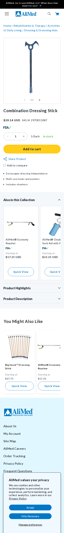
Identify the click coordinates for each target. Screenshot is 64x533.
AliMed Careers (14, 448)
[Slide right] (39, 100)
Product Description (17, 299)
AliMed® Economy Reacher (17, 241)
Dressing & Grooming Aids (41, 30)
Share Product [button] (17, 158)
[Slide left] (24, 100)
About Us (10, 426)
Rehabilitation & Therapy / (30, 25)
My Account (12, 433)
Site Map (9, 441)
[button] (7, 14)
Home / (8, 25)
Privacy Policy (18, 498)
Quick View (21, 271)
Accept (30, 507)
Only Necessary (30, 516)
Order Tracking (14, 456)
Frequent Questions (17, 471)
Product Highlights (17, 288)
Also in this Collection (19, 200)
